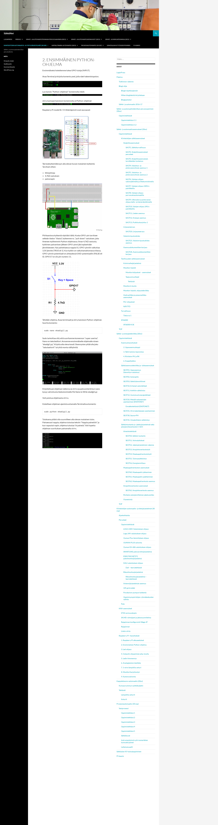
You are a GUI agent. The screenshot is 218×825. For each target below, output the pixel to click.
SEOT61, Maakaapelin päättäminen (139, 477)
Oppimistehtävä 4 (128, 726)
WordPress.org (9, 70)
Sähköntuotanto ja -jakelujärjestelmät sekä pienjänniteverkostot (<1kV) (137, 425)
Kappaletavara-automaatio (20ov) (64, 45)
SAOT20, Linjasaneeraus (135, 231)
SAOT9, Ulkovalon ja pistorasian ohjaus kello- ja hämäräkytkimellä (139, 201)
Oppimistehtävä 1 (128, 713)
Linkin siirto (125, 631)
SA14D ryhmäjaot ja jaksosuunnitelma (136, 617)
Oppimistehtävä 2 (128, 717)
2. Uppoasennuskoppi (131, 347)
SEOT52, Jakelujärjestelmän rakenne (140, 445)
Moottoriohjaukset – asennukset (138, 272)
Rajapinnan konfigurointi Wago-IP (134, 622)
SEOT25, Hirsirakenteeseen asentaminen (139, 411)
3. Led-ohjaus (126, 649)
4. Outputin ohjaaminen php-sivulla (135, 654)
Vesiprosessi (124, 708)
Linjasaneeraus (129, 227)
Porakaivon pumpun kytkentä (134, 592)
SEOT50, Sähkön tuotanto (135, 436)
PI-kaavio (136, 45)
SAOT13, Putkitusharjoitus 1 (137, 222)
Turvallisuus (126, 311)
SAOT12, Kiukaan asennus (136, 218)
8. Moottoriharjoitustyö (130, 672)
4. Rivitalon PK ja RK (131, 356)
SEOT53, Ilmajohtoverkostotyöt (138, 449)
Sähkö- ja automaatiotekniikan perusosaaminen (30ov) (46, 39)
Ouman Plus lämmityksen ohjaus (136, 538)
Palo (123, 604)
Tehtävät (131, 281)
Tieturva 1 (127, 315)
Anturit (124, 699)
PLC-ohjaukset (129, 302)
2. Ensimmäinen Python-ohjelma (133, 645)
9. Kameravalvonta (128, 676)
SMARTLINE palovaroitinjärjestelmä (137, 552)
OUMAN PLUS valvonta (132, 543)
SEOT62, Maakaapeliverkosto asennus (140, 481)
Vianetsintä (127, 499)
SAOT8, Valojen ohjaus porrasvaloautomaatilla (135, 194)
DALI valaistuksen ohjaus (133, 563)
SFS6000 (124, 320)
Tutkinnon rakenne (126, 81)
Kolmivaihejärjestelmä (132, 263)
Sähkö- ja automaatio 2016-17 (130, 104)
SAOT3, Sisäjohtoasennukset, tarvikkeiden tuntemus (137, 160)
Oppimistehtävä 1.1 (128, 120)
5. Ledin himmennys (129, 658)
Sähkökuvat (125, 736)
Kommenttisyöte (9, 67)
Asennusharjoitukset (129, 343)
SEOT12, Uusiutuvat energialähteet (137, 395)
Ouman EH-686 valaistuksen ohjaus (137, 547)
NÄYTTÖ (126, 306)
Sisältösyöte (8, 64)
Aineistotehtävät (129, 431)
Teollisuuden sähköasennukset (133, 259)
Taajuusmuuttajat (132, 277)
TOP (120, 329)
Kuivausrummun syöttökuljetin (131, 686)
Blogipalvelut (126, 100)
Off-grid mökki (129, 588)
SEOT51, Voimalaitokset (135, 440)
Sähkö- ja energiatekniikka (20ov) (117, 39)
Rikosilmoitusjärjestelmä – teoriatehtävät (136, 578)
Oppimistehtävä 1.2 (128, 125)
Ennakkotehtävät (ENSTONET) (137, 406)
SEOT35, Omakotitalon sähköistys (136, 420)
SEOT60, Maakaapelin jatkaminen (139, 472)
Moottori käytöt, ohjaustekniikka (136, 290)
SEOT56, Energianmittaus (135, 463)
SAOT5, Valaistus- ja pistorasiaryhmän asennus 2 (136, 173)
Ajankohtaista (124, 515)
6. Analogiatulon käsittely (131, 663)
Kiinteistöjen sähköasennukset (133, 138)
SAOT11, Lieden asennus (135, 213)
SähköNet (9, 33)
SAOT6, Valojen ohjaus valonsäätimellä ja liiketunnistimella (140, 180)
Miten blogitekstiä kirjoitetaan (133, 95)
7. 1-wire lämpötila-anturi (131, 667)
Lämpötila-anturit (128, 695)
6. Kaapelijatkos (129, 361)
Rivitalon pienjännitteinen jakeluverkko (138, 495)
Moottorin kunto (130, 286)
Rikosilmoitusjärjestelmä (133, 572)
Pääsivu (18, 39)
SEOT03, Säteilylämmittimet (134, 381)
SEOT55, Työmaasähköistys (136, 458)
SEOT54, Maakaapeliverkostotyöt (139, 454)
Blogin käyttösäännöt (129, 91)
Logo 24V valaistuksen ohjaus (134, 533)
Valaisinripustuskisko (131, 236)
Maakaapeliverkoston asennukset (136, 468)
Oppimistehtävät (125, 116)
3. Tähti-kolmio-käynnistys (133, 352)
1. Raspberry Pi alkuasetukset (132, 640)
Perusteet (122, 520)
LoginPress (8, 39)
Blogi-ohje (123, 86)
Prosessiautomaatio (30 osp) (91, 45)
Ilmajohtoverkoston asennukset (135, 486)
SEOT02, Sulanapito (131, 377)
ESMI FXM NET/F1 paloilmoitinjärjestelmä (132, 557)
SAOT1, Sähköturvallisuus (136, 147)
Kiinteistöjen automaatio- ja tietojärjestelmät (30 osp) (25, 45)
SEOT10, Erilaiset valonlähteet (135, 386)
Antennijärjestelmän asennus (134, 583)
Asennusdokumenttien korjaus (135, 247)
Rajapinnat (125, 627)
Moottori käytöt (129, 268)
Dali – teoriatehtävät (134, 567)
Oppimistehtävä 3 (128, 722)
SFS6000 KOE (128, 324)
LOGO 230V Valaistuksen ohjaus (136, 529)
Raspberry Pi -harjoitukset (129, 636)
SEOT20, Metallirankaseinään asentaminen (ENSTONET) (134, 400)
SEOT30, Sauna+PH (131, 415)
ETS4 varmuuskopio (129, 613)
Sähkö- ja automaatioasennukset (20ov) (85, 39)
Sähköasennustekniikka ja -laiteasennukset (137, 365)
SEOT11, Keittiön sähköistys (134, 390)
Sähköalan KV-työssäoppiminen (118, 45)
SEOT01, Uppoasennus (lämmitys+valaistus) (132, 371)
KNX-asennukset (125, 608)
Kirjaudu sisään (9, 61)
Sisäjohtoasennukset (131, 143)
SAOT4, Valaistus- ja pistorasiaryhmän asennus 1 (136, 167)
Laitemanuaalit (127, 747)
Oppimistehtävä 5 (128, 731)
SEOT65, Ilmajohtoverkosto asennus (140, 490)
